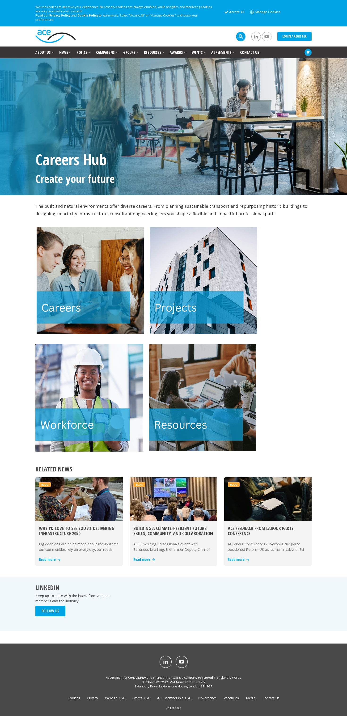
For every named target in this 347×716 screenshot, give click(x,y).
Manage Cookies (267, 12)
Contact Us (270, 698)
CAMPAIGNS (105, 52)
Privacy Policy (59, 15)
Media (250, 698)
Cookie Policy (87, 15)
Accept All (236, 12)
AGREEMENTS (221, 52)
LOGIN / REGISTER (294, 36)
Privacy (92, 698)
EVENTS (197, 52)
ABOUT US (43, 52)
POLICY (82, 52)
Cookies (74, 698)
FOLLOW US (50, 611)
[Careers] (90, 280)
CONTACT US (249, 52)
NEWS (63, 52)
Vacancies (231, 698)
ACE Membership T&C (174, 698)
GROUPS (129, 52)
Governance (207, 698)
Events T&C (141, 698)
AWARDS (176, 52)
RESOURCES (152, 52)
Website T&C (115, 698)
